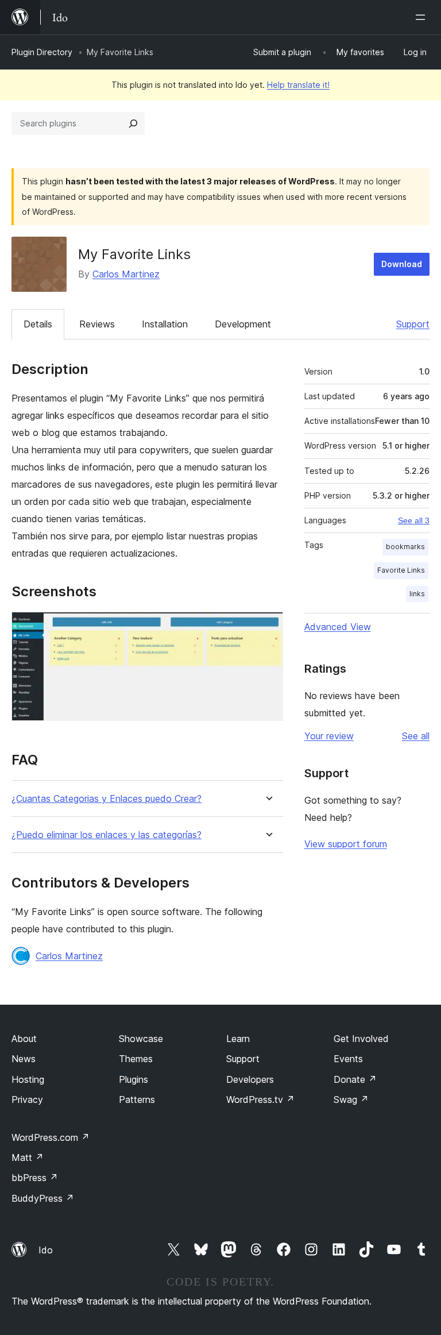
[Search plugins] (133, 123)
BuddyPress (42, 1198)
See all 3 (414, 520)
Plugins (133, 1079)
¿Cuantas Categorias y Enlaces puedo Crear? (106, 798)
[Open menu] (422, 17)
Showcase (141, 1038)
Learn (238, 1038)
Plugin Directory (41, 52)
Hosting (27, 1079)
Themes (136, 1058)
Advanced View (337, 626)
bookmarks (405, 546)
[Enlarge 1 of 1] (267, 627)
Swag (351, 1099)
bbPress (34, 1177)
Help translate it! (298, 85)
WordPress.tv (260, 1099)
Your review (329, 736)
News (23, 1058)
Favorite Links (401, 570)
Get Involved (361, 1038)
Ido (45, 1250)
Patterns (137, 1099)
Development (243, 324)
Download (401, 264)
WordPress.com (50, 1137)
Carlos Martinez (126, 274)
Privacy (27, 1099)
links (417, 593)
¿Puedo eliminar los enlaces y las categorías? (106, 834)
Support (413, 324)
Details (38, 324)
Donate (355, 1079)
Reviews (97, 324)
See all (416, 736)
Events (348, 1058)
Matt (27, 1157)
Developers (250, 1079)
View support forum (345, 844)
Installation (165, 324)
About (24, 1038)
